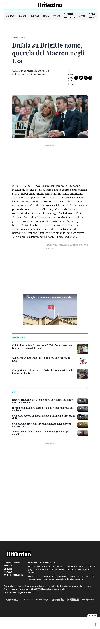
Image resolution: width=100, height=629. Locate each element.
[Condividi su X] (86, 78)
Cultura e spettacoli (69, 16)
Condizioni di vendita (12, 564)
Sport (82, 16)
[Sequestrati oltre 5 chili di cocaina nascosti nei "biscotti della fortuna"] (82, 425)
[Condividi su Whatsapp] (90, 78)
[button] (50, 309)
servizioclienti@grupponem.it (19, 592)
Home (15, 37)
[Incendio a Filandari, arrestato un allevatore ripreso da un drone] (82, 409)
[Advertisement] (50, 27)
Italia (46, 16)
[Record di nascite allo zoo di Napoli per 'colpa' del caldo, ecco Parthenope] (82, 401)
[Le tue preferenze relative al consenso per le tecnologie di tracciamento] (95, 624)
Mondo (56, 16)
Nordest (34, 16)
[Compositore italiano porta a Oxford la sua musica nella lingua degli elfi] (82, 374)
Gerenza (8, 568)
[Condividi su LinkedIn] (81, 78)
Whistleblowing (13, 575)
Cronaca (10, 16)
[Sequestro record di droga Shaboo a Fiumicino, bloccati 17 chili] (82, 417)
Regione (22, 16)
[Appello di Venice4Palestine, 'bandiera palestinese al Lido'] (82, 361)
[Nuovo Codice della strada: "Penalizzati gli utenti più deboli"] (82, 433)
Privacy (8, 571)
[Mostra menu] (5, 3)
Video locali (92, 16)
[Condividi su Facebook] (76, 78)
